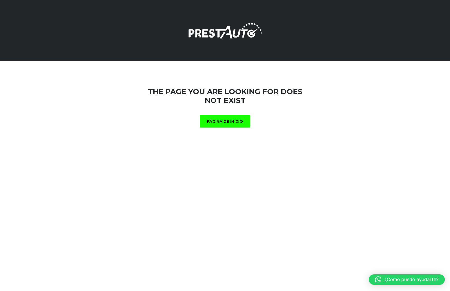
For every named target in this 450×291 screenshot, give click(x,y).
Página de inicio (225, 121)
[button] (407, 279)
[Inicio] (225, 30)
